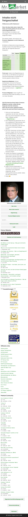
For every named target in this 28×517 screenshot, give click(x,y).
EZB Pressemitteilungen (6, 363)
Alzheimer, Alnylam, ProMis (7, 492)
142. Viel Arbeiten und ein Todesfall (9, 467)
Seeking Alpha (4, 348)
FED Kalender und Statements (8, 365)
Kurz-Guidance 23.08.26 (7, 398)
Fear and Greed (4, 356)
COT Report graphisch (6, 390)
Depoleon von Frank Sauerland (14, 237)
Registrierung (14, 212)
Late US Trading (4, 388)
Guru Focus (3, 384)
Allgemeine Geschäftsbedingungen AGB (14, 499)
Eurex (2, 386)
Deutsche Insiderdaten (6, 379)
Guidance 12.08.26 (5, 408)
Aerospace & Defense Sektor (8, 427)
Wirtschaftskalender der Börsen (8, 375)
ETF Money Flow (5, 360)
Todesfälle (3, 423)
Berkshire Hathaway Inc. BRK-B (8, 452)
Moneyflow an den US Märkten (8, 371)
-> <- (18, 88)
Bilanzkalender (4, 377)
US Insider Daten (5, 381)
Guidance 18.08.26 (5, 413)
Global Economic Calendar (7, 373)
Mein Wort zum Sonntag (6, 447)
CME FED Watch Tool (6, 367)
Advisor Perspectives (6, 350)
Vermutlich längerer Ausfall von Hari (9, 432)
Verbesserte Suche (14, 223)
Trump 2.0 (3, 403)
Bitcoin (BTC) (4, 442)
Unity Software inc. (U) (6, 472)
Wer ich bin (14, 206)
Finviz (2, 369)
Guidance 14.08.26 (5, 482)
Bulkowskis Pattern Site (6, 358)
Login (14, 227)
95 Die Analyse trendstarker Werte (9, 462)
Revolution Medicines (6, 437)
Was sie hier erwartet (14, 209)
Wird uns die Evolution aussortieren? (10, 457)
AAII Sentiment (4, 352)
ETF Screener (4, 361)
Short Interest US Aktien (7, 382)
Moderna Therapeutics (6, 418)
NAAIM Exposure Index (6, 354)
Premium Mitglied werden (14, 216)
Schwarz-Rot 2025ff (6, 487)
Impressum (14, 511)
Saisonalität (3, 392)
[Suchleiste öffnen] (25, 1)
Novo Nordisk (4, 477)
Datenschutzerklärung (14, 505)
